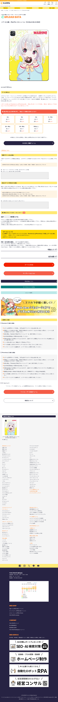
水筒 (3, 497)
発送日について (29, 400)
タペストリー (5, 489)
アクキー (24, 697)
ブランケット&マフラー (7, 477)
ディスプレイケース (6, 556)
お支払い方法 (32, 537)
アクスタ (40, 8)
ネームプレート (5, 469)
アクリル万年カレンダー (7, 492)
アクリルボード (5, 491)
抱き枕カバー (5, 487)
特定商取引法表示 (13, 627)
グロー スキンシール (34, 477)
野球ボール (32, 487)
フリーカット (5, 509)
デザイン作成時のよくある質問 (36, 512)
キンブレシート (5, 457)
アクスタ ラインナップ (7, 507)
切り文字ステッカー (6, 454)
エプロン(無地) (5, 553)
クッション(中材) (5, 548)
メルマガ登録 (32, 549)
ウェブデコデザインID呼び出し (36, 510)
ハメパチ (4, 539)
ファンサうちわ (4, 697)
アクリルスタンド (6, 510)
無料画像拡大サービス (34, 509)
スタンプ (4, 471)
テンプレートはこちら (29, 273)
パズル (3, 481)
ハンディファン (5, 479)
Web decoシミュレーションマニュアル (38, 514)
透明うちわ (4, 449)
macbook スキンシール (34, 462)
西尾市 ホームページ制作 (25, 699)
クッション (4, 515)
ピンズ (31, 452)
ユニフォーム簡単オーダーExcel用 (37, 521)
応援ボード (4, 450)
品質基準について (33, 529)
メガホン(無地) (5, 551)
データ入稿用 (32, 523)
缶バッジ (4, 467)
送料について (32, 539)
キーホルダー (32, 449)
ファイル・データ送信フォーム (29, 392)
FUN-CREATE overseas (14, 615)
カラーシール (5, 560)
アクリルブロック (6, 484)
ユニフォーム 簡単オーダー (7, 523)
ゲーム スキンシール (34, 481)
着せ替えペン (5, 545)
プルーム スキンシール (34, 479)
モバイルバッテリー (34, 466)
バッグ (3, 466)
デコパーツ (4, 558)
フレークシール (5, 517)
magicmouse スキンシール (35, 464)
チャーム (31, 454)
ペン (30, 457)
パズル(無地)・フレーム (7, 543)
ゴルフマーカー (33, 484)
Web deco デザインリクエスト (36, 551)
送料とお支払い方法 (34, 535)
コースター (4, 502)
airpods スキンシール (34, 472)
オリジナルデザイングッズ (35, 493)
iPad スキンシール (33, 461)
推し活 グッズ (9, 697)
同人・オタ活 (52, 8)
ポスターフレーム (40, 697)
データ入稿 (6, 10)
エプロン (4, 504)
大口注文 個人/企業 (33, 491)
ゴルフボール (32, 486)
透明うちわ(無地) (5, 546)
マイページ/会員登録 (34, 553)
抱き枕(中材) (4, 550)
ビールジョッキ (5, 501)
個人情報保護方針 (13, 625)
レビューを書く (29, 292)
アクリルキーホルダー (6, 512)
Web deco (5, 8)
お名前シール (5, 474)
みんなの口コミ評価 (34, 548)
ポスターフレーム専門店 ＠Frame (16, 613)
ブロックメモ (32, 455)
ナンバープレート (6, 535)
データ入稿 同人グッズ (34, 489)
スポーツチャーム (6, 526)
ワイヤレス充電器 (33, 467)
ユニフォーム (17, 8)
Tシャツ (4, 464)
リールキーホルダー (34, 450)
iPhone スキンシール (34, 459)
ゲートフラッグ (5, 461)
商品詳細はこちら (29, 281)
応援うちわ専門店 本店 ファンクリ (16, 608)
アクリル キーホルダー (34, 445)
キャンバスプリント (6, 482)
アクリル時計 (5, 494)
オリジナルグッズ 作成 (16, 697)
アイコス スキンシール (34, 476)
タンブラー (4, 499)
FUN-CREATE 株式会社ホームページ (16, 629)
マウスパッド (32, 471)
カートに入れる (29, 265)
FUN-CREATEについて (34, 525)
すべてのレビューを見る (29, 287)
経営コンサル (37, 699)
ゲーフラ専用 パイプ (6, 555)
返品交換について (33, 531)
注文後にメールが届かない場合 (36, 533)
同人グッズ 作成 (34, 697)
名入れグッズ (5, 530)
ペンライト (4, 541)
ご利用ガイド (32, 528)
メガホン (4, 452)
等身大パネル (5, 519)
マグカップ (4, 496)
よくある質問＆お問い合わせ (35, 546)
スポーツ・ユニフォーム (7, 521)
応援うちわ (4, 447)
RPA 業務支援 (32, 699)
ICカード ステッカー (34, 474)
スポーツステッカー (6, 528)
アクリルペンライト (6, 455)
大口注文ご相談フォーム (29, 143)
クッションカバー (6, 486)
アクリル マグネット (34, 447)
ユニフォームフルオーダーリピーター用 (38, 520)
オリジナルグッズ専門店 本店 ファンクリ (17, 610)
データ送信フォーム (34, 516)
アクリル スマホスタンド (35, 469)
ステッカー (4, 472)
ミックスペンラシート (6, 459)
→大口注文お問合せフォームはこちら (33, 224)
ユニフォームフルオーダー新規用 (36, 518)
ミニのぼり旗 (5, 476)
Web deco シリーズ (6, 445)
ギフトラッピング (33, 544)
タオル (3, 462)
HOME (2, 10)
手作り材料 (4, 538)
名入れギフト (5, 532)
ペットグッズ (29, 8)
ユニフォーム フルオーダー (7, 525)
